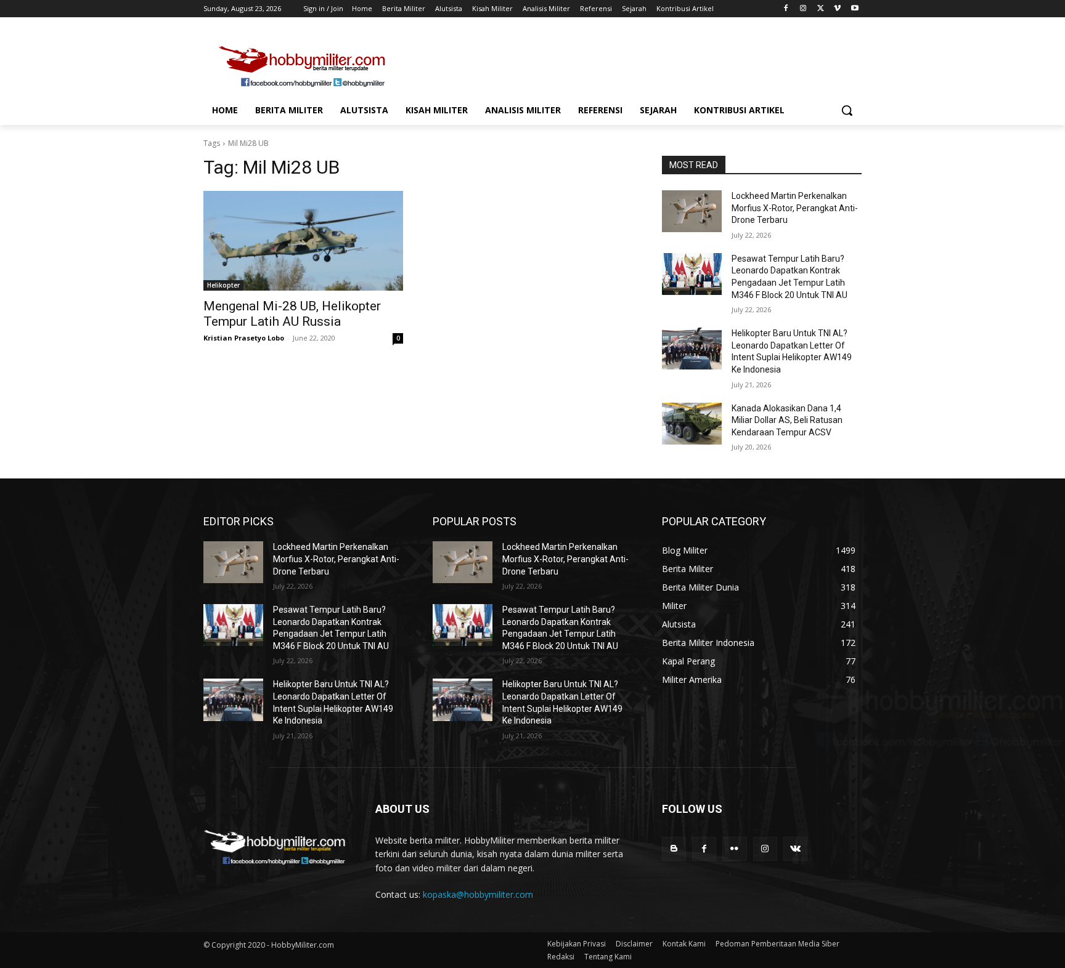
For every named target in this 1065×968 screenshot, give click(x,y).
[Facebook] (786, 9)
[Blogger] (674, 849)
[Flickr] (734, 849)
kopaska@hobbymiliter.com (478, 894)
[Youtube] (854, 9)
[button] (847, 110)
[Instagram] (803, 9)
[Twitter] (821, 9)
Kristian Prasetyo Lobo (243, 337)
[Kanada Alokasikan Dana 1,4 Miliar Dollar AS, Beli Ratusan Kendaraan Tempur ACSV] (692, 424)
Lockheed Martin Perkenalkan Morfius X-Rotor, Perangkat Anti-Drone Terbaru (795, 208)
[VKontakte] (795, 849)
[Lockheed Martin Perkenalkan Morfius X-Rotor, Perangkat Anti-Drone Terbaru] (692, 211)
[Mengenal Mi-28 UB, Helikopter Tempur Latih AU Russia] (303, 241)
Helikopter (223, 285)
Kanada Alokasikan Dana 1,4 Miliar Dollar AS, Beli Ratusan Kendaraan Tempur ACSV (787, 420)
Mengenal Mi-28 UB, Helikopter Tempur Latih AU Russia (292, 314)
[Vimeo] (837, 9)
